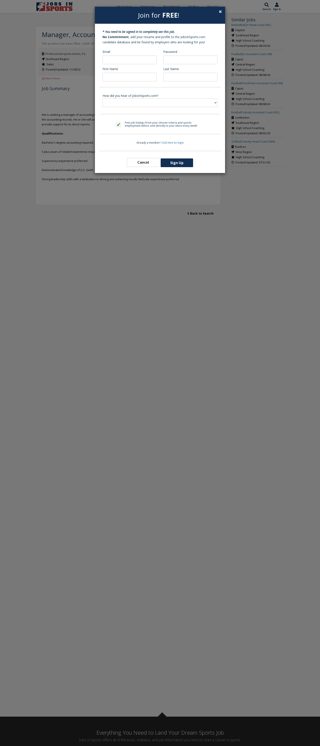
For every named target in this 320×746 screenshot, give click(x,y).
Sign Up (177, 162)
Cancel (143, 162)
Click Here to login (172, 142)
